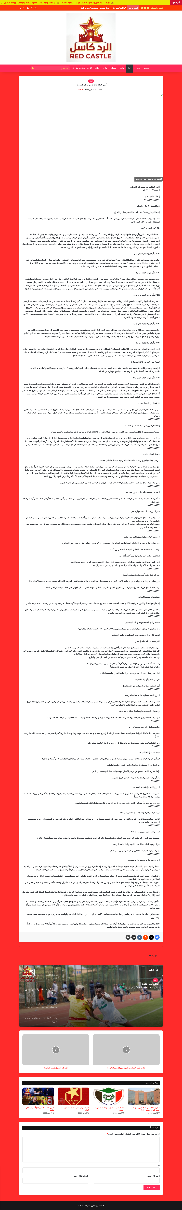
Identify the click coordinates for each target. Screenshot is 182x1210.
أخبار (129, 68)
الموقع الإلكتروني (81, 1176)
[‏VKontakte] (139, 937)
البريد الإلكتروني (153, 1176)
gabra (100, 90)
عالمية (122, 68)
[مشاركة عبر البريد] (133, 937)
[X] (151, 937)
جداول (138, 68)
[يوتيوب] (149, 955)
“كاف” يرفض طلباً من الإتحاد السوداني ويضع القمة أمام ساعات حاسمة (98, 8)
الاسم (157, 1165)
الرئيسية (147, 68)
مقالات (97, 68)
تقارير (105, 68)
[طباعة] (128, 937)
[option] (91, 996)
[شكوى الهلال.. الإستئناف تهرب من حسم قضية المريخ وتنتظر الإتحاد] (144, 1096)
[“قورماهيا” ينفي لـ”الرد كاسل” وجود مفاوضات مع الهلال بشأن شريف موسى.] (91, 996)
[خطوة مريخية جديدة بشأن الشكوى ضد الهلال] (73, 1096)
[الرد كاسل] (91, 37)
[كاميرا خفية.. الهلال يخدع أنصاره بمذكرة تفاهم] (38, 1096)
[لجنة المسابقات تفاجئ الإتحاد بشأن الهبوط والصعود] (108, 1096)
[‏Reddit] (145, 937)
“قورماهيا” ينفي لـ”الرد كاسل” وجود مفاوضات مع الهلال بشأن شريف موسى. (126, 987)
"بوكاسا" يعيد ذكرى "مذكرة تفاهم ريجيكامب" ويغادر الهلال (91, 3)
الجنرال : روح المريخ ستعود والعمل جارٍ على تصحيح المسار (147, 3)
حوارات (113, 68)
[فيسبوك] (157, 937)
